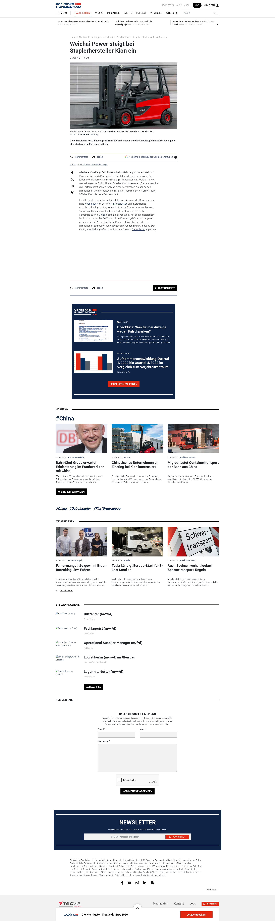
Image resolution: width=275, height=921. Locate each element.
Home (73, 37)
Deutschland (138, 229)
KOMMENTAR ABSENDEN (137, 791)
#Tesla (127, 560)
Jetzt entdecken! (196, 914)
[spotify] (152, 883)
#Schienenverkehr (76, 457)
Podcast (141, 13)
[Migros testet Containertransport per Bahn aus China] (193, 438)
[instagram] (137, 883)
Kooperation (91, 203)
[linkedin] (144, 882)
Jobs (186, 5)
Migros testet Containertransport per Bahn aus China (193, 465)
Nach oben (211, 890)
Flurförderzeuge (118, 203)
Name (142, 729)
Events (128, 13)
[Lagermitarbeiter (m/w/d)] (67, 672)
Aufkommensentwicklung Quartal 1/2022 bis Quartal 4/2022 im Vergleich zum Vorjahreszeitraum (143, 363)
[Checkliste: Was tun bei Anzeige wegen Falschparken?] (93, 331)
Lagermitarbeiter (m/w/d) (103, 672)
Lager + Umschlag (103, 37)
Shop (179, 5)
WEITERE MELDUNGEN (71, 491)
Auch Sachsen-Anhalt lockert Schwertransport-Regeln (190, 568)
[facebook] (122, 883)
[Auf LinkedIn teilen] (72, 186)
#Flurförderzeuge (106, 509)
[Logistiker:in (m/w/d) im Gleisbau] (67, 658)
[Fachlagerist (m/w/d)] (66, 628)
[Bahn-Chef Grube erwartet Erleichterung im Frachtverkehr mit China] (81, 438)
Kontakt (179, 903)
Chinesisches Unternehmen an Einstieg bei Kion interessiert (135, 465)
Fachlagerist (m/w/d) (100, 628)
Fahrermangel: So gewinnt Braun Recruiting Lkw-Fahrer (81, 568)
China (102, 214)
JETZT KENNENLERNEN (123, 384)
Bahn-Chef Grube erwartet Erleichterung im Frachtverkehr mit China (80, 467)
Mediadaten (160, 903)
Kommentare (81, 157)
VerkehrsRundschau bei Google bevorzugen (151, 157)
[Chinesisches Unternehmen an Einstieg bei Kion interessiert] (137, 438)
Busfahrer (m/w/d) (98, 614)
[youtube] (129, 882)
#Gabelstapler (80, 509)
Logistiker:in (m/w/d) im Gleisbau (109, 657)
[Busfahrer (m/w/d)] (65, 613)
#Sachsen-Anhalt (187, 560)
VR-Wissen (156, 13)
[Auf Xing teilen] (72, 192)
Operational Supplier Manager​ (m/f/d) (113, 643)
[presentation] (217, 24)
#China (65, 418)
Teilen (100, 157)
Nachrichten (82, 13)
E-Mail (101, 729)
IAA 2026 (98, 13)
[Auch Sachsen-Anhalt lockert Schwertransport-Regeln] (193, 541)
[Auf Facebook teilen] (72, 172)
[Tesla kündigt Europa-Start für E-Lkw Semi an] (137, 541)
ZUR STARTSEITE (165, 288)
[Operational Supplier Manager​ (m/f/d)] (67, 644)
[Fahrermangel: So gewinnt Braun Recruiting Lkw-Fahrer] (81, 541)
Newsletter (167, 5)
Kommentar (103, 741)
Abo (197, 5)
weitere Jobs (93, 687)
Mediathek (113, 13)
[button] (137, 906)
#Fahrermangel (75, 560)
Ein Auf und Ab (123, 372)
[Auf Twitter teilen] (72, 179)
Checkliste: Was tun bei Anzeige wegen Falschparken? (141, 329)
